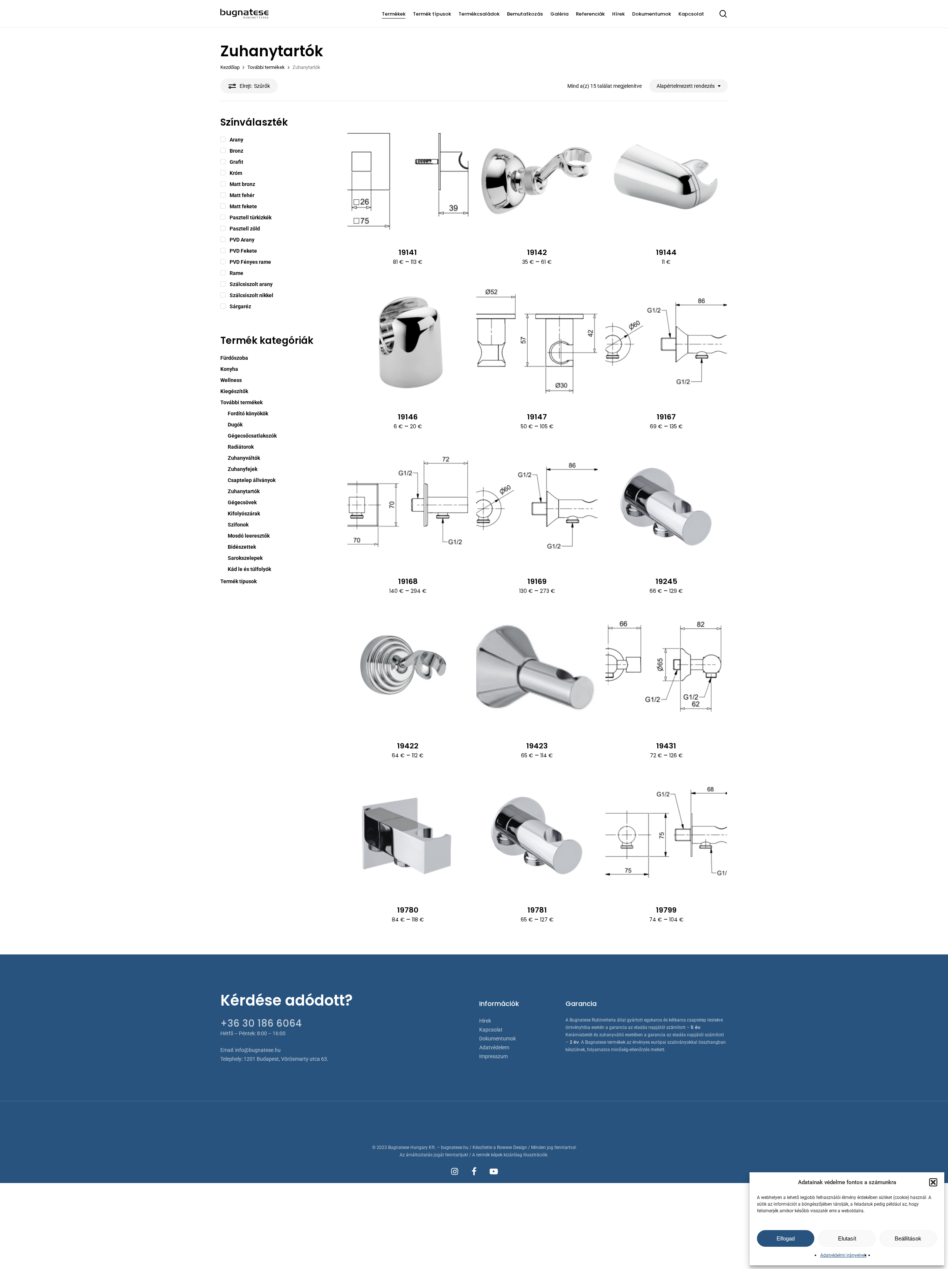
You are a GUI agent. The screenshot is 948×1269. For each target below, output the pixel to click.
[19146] (408, 342)
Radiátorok (241, 447)
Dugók (235, 425)
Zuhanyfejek (242, 469)
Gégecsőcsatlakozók (252, 436)
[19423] (537, 672)
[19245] (666, 507)
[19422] (408, 672)
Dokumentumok (497, 1039)
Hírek (485, 1021)
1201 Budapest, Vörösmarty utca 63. (286, 1059)
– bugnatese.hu (453, 1147)
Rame (236, 273)
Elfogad (786, 1238)
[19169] (537, 507)
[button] (933, 1182)
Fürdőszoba (234, 358)
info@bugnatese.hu (258, 1050)
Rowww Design (512, 1147)
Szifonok (238, 525)
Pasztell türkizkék (250, 217)
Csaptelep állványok (252, 480)
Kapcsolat (491, 1030)
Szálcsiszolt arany (251, 284)
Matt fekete (243, 206)
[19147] (537, 342)
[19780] (408, 836)
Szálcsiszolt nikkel (251, 295)
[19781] (537, 836)
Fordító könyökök (248, 413)
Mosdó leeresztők (249, 536)
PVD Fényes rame (250, 262)
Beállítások (908, 1238)
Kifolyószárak (244, 513)
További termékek (266, 67)
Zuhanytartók (244, 491)
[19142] (537, 178)
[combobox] (688, 86)
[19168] (408, 507)
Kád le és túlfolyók (249, 569)
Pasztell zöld (245, 229)
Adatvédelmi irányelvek (843, 1255)
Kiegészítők (234, 391)
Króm (236, 173)
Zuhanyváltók (244, 458)
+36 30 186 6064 (261, 1023)
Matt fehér (242, 195)
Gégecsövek (242, 502)
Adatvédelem (494, 1047)
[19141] (408, 178)
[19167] (666, 342)
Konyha (229, 369)
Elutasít (847, 1238)
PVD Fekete (243, 251)
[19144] (666, 178)
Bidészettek (242, 547)
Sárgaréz (240, 306)
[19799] (666, 836)
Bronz (236, 151)
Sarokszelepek (245, 558)
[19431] (666, 672)
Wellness (231, 380)
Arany (236, 140)
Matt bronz (242, 184)
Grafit (236, 162)
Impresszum (493, 1056)
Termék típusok (238, 581)
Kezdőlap (230, 67)
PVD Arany (242, 240)
